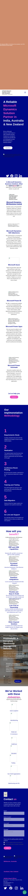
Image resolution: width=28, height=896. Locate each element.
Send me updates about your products (13, 842)
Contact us (14, 397)
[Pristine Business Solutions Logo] (8, 858)
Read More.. (17, 681)
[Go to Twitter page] (8, 175)
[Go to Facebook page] (12, 175)
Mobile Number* (7, 817)
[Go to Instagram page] (17, 175)
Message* (6, 829)
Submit (7, 848)
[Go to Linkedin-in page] (20, 175)
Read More (8, 147)
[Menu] (25, 92)
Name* (5, 810)
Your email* (6, 823)
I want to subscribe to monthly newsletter (14, 844)
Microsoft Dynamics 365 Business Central (14, 203)
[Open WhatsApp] (25, 892)
